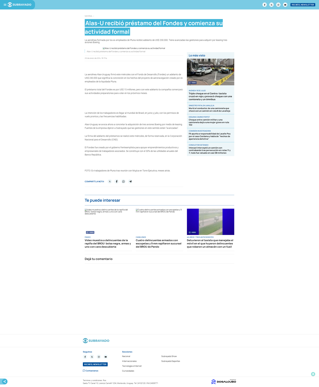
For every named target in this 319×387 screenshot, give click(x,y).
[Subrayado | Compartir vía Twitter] (109, 181)
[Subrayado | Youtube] (285, 5)
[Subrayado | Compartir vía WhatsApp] (123, 181)
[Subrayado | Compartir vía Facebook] (116, 181)
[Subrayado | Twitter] (272, 5)
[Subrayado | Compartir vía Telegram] (130, 181)
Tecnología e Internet (132, 366)
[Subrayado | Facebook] (265, 5)
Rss (105, 380)
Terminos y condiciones (93, 380)
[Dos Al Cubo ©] (224, 383)
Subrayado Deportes (170, 361)
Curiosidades (128, 370)
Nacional (88, 16)
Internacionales (129, 361)
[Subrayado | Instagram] (278, 5)
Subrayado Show (169, 356)
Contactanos (92, 371)
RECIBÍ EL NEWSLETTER (303, 4)
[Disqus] (159, 298)
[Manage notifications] (313, 374)
